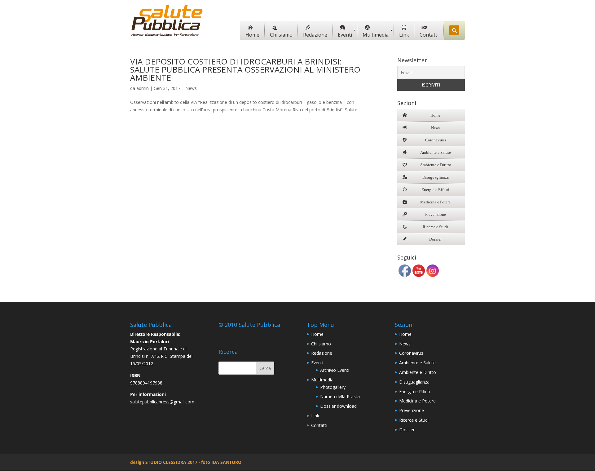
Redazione (321, 353)
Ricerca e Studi (414, 420)
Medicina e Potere (417, 401)
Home (317, 334)
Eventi (317, 363)
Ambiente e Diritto (417, 372)
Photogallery (333, 387)
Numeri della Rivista (340, 396)
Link (315, 416)
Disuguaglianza (414, 382)
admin (142, 88)
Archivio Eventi (334, 370)
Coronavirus (411, 353)
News (191, 88)
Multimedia (322, 380)
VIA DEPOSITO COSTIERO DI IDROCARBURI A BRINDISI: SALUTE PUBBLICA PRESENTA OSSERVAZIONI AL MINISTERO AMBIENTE (245, 69)
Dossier (407, 430)
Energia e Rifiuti (414, 391)
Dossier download (338, 406)
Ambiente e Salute (417, 363)
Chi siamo (321, 344)
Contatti (319, 425)
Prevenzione (411, 410)
